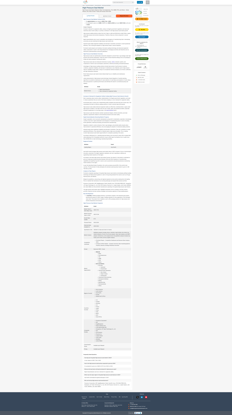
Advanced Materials (98, 5)
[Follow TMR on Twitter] (137, 397)
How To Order (99, 396)
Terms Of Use (84, 396)
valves (113, 61)
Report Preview (91, 15)
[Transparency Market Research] (85, 2)
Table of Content (108, 16)
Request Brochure (124, 15)
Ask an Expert (142, 36)
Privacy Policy (114, 396)
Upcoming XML (125, 396)
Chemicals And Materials (90, 5)
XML (120, 396)
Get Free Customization (141, 50)
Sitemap (84, 398)
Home (84, 5)
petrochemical (110, 110)
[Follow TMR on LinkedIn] (142, 397)
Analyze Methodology (142, 58)
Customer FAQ (92, 396)
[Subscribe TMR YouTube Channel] (146, 397)
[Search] (133, 2)
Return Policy (106, 396)
